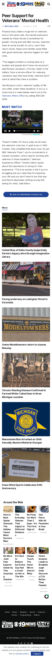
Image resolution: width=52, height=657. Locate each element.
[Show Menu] (3, 4)
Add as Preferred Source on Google (27, 195)
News (14, 612)
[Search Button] (48, 4)
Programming (25, 615)
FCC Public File (29, 638)
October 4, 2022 (30, 26)
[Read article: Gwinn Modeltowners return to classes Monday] (26, 324)
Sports (32, 612)
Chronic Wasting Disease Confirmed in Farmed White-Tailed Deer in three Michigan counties (24, 393)
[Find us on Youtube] (32, 643)
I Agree (37, 654)
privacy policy (22, 653)
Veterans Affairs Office (13, 95)
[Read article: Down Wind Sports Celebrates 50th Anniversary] (26, 465)
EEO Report (41, 638)
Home (7, 612)
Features (41, 612)
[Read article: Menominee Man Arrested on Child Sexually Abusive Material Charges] (26, 419)
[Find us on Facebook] (18, 643)
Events (14, 615)
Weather (23, 612)
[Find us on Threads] (21, 643)
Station (37, 615)
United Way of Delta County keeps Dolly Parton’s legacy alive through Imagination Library (25, 253)
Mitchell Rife (11, 26)
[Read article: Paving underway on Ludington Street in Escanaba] (26, 279)
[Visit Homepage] (26, 4)
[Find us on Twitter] (25, 643)
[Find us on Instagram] (28, 643)
